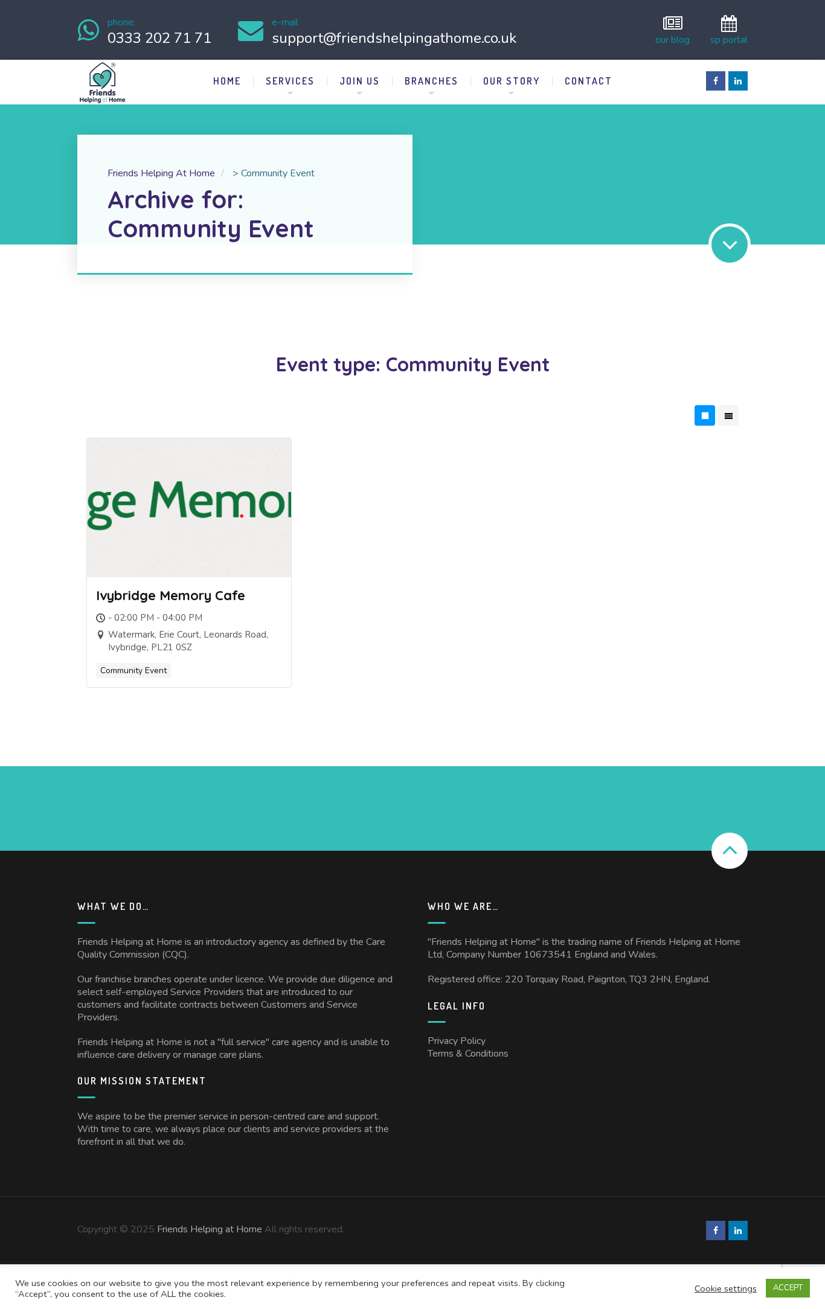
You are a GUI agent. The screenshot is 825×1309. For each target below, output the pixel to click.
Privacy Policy (457, 1041)
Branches (431, 81)
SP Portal (729, 39)
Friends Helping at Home (209, 1229)
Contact (588, 81)
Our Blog (672, 39)
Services (290, 81)
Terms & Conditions (468, 1053)
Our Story (511, 81)
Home (227, 81)
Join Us (359, 81)
